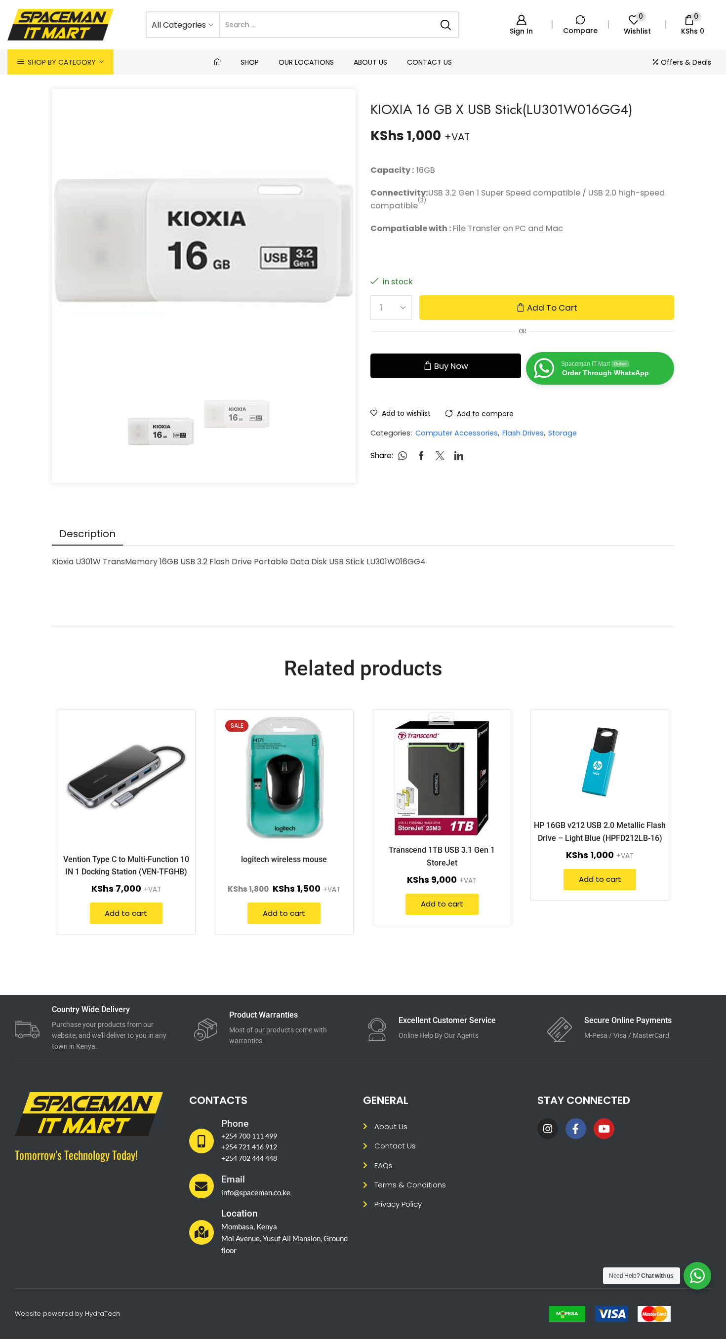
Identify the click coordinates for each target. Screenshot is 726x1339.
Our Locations (306, 62)
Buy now (451, 366)
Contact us (429, 62)
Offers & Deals (686, 62)
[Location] (201, 1232)
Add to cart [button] (173, 780)
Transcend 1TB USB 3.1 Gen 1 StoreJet (442, 856)
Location (239, 1213)
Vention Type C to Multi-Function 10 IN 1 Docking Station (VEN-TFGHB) (126, 865)
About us (370, 62)
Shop (250, 62)
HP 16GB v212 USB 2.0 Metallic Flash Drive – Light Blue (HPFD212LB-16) (600, 831)
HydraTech (102, 1313)
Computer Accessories (456, 433)
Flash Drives (523, 433)
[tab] (87, 533)
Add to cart (552, 308)
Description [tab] (87, 534)
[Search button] (446, 24)
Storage (562, 433)
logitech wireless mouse (284, 859)
